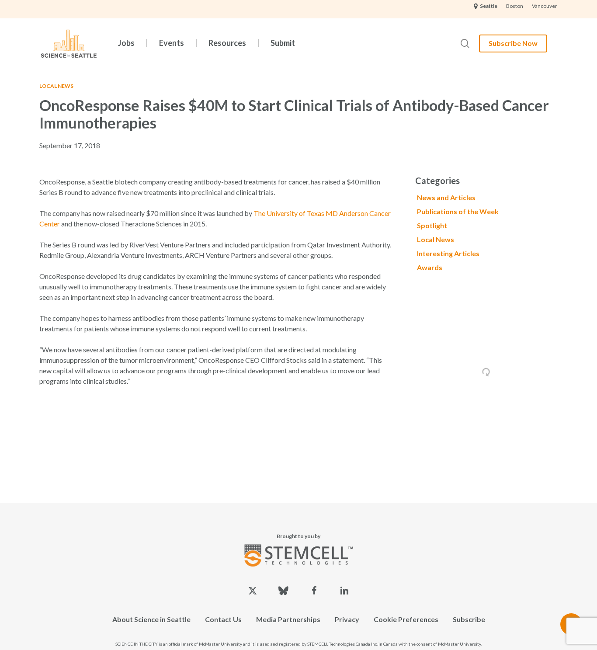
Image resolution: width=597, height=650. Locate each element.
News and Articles (446, 197)
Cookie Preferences (406, 619)
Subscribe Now (513, 43)
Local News (56, 86)
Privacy (347, 619)
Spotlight (432, 225)
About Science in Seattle (151, 619)
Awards (429, 267)
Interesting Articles (448, 253)
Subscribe (469, 619)
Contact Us (223, 619)
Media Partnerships (288, 619)
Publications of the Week (458, 211)
